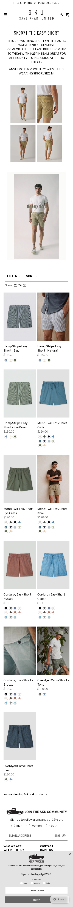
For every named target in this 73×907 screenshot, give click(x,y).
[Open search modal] (61, 14)
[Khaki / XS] (53, 479)
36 (24, 285)
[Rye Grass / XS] (20, 393)
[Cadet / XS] (53, 393)
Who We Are (12, 846)
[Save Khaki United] (36, 16)
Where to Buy (14, 850)
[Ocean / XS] (53, 565)
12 (15, 285)
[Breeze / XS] (20, 651)
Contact (47, 846)
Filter (12, 276)
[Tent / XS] (53, 651)
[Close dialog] (70, 854)
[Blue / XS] (20, 317)
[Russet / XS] (20, 565)
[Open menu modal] (6, 14)
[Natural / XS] (53, 317)
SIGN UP (60, 835)
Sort (30, 276)
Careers (46, 850)
